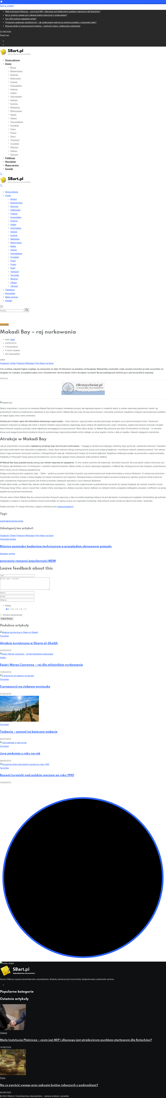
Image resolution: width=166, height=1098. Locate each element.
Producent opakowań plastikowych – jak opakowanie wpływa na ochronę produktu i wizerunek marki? (50, 22)
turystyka (19, 521)
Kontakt (9, 169)
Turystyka (14, 144)
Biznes (13, 68)
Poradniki (14, 126)
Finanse (13, 82)
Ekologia (14, 75)
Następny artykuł (7, 553)
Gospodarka (16, 86)
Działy (8, 64)
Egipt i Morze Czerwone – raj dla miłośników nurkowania (41, 665)
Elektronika (15, 78)
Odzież (13, 118)
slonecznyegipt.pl (65, 506)
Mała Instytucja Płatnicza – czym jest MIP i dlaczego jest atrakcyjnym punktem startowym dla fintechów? (52, 11)
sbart (12, 339)
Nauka (13, 115)
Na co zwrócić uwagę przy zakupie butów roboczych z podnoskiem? (36, 15)
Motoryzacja (16, 111)
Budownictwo (16, 71)
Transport (14, 140)
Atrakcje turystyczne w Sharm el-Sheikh (29, 643)
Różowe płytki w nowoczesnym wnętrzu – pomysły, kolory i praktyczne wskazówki (42, 26)
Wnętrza (14, 147)
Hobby (13, 93)
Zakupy (13, 151)
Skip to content (7, 6)
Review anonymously (12, 615)
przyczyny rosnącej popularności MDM (28, 561)
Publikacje (10, 158)
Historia (14, 89)
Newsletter (10, 162)
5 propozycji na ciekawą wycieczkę (25, 686)
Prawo (13, 133)
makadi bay (10, 521)
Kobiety (14, 100)
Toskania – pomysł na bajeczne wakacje (28, 731)
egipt (2, 521)
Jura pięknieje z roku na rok (20, 753)
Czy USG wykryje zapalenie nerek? (20, 19)
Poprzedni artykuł (8, 539)
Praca (13, 129)
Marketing (15, 107)
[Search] (1, 175)
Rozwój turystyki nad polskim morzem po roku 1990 (37, 775)
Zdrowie (14, 155)
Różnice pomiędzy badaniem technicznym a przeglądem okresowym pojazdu (56, 546)
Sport (12, 136)
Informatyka (16, 97)
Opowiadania (16, 122)
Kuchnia (14, 104)
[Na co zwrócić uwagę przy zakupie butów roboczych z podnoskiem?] (13, 1074)
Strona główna (12, 60)
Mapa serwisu (12, 165)
